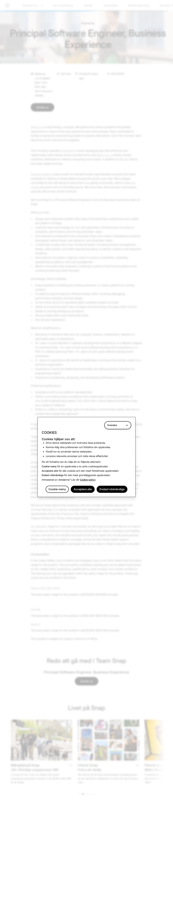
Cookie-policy (88, 479)
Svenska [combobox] (112, 425)
